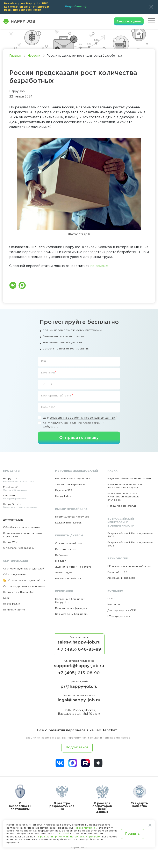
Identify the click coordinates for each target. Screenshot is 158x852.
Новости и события (68, 578)
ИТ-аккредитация (118, 616)
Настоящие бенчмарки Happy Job (70, 601)
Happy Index (63, 496)
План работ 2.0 (117, 572)
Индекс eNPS (63, 490)
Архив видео (63, 572)
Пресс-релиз (11, 604)
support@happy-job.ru (79, 666)
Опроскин (14, 497)
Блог (6, 598)
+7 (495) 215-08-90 (79, 673)
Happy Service (20, 505)
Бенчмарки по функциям (71, 608)
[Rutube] (85, 763)
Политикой (62, 834)
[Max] (72, 763)
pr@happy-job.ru (79, 686)
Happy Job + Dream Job (18, 592)
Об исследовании (15, 574)
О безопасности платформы (20, 806)
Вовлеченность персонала (72, 479)
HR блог (60, 561)
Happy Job (18, 480)
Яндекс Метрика (84, 828)
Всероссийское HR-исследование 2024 (130, 535)
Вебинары (62, 555)
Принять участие (14, 610)
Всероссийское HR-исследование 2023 (130, 544)
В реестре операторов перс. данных (102, 807)
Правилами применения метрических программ (69, 837)
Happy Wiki (10, 542)
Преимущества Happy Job (72, 517)
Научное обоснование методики (129, 479)
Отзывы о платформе (69, 543)
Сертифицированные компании (24, 586)
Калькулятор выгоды (68, 523)
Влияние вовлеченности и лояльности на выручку (124, 486)
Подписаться (77, 747)
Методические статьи (121, 506)
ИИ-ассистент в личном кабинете (129, 566)
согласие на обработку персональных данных (82, 418)
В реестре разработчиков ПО (61, 806)
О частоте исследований (19, 548)
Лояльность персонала (70, 484)
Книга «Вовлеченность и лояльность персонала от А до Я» (123, 496)
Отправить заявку (79, 438)
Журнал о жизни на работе (73, 567)
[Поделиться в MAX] (22, 285)
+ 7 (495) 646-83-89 (79, 649)
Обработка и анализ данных (22, 527)
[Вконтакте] (60, 763)
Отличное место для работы (26, 580)
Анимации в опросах (121, 578)
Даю (80, 417)
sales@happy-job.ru (79, 642)
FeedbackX (15, 488)
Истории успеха (65, 549)
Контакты (113, 604)
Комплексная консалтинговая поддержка (22, 535)
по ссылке (99, 266)
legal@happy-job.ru (79, 700)
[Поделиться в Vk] (12, 285)
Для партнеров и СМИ (121, 610)
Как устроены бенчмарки (71, 614)
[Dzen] (98, 763)
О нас (111, 599)
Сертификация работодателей (23, 569)
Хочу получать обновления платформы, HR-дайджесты (74, 425)
